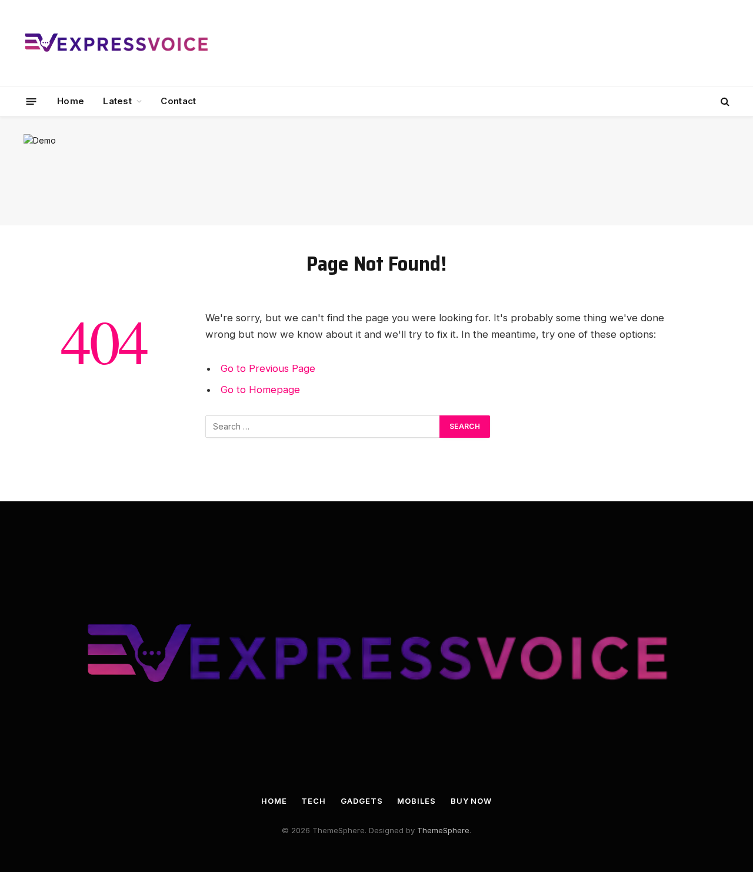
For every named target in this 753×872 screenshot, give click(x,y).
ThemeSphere (443, 830)
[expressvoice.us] (116, 43)
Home (70, 100)
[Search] (723, 101)
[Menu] (31, 100)
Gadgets (361, 801)
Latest (117, 100)
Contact (178, 100)
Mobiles (416, 801)
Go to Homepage (260, 389)
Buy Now (471, 801)
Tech (313, 801)
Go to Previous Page (268, 368)
